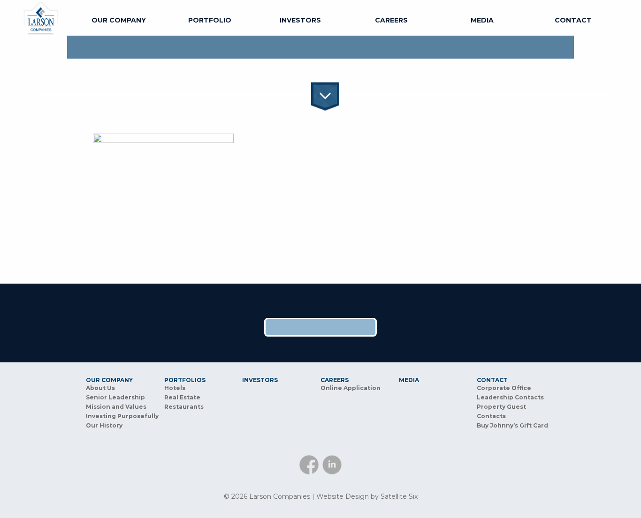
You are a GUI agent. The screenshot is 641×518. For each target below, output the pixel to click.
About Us (100, 387)
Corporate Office (504, 387)
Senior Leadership (115, 397)
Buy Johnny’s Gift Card (512, 425)
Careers (391, 20)
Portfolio (209, 20)
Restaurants (184, 406)
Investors (300, 20)
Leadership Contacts (510, 397)
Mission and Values (116, 406)
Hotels (174, 387)
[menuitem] (118, 20)
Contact (573, 20)
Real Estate (182, 397)
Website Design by (367, 496)
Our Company (119, 20)
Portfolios (185, 380)
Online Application (350, 387)
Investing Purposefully (122, 416)
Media (482, 20)
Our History (104, 425)
